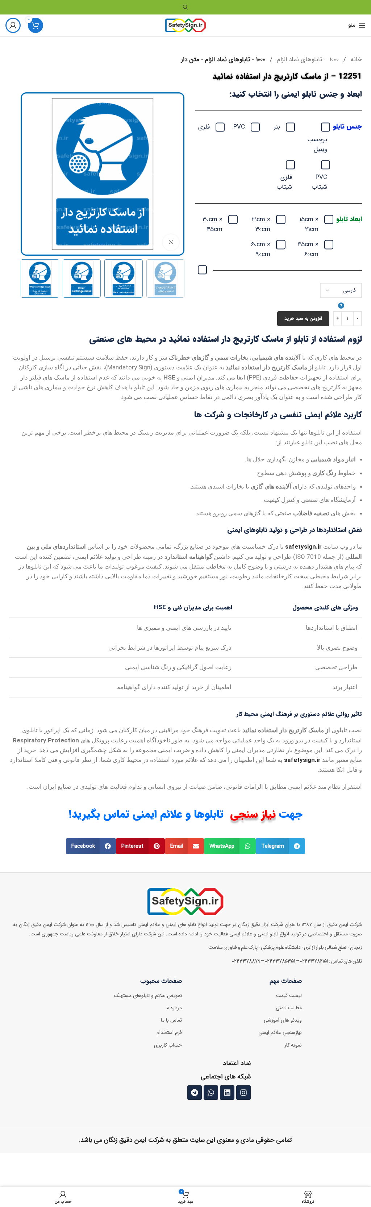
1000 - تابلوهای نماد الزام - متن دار (223, 59)
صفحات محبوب (161, 981)
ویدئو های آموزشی (283, 1020)
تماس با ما (171, 1020)
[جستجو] (185, 7)
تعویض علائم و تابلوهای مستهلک (148, 995)
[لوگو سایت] (185, 25)
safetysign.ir (303, 546)
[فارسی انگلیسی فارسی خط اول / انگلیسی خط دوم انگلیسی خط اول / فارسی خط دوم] (341, 297)
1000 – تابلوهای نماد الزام (307, 59)
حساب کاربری (168, 1045)
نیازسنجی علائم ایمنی (280, 1032)
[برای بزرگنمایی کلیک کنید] (171, 242)
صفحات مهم (286, 981)
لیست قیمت (289, 995)
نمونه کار (293, 1045)
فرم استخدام (169, 1032)
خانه (355, 59)
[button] (280, 846)
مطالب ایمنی (289, 1008)
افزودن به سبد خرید (303, 318)
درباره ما (174, 1008)
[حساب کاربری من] (13, 25)
